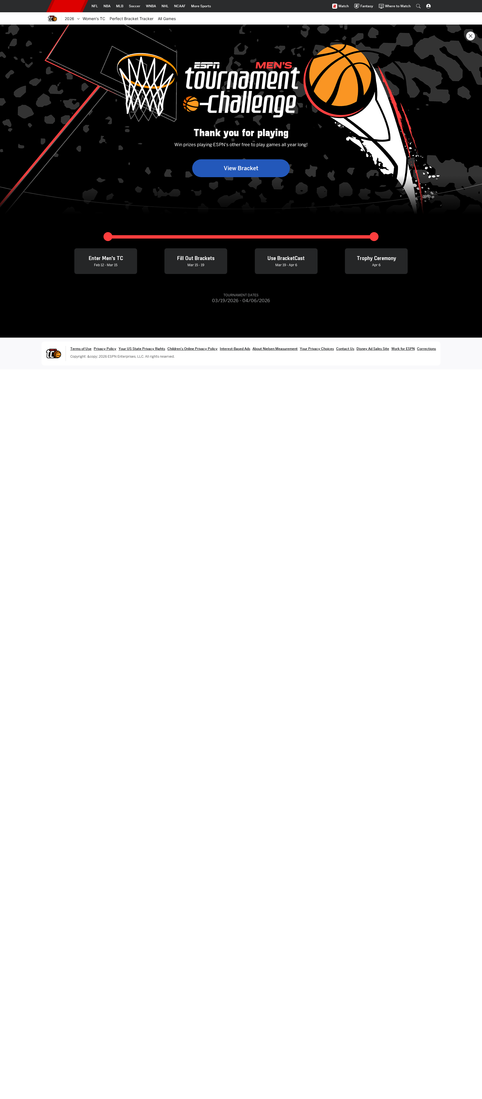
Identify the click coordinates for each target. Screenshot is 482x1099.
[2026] (78, 18)
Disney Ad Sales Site (372, 349)
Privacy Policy (105, 349)
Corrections (426, 349)
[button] (418, 6)
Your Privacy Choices (317, 349)
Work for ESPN (403, 349)
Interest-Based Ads (235, 349)
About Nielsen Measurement (275, 349)
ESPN (67, 6)
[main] (241, 562)
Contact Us (345, 349)
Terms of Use (80, 349)
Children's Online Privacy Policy (192, 349)
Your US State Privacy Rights (142, 349)
